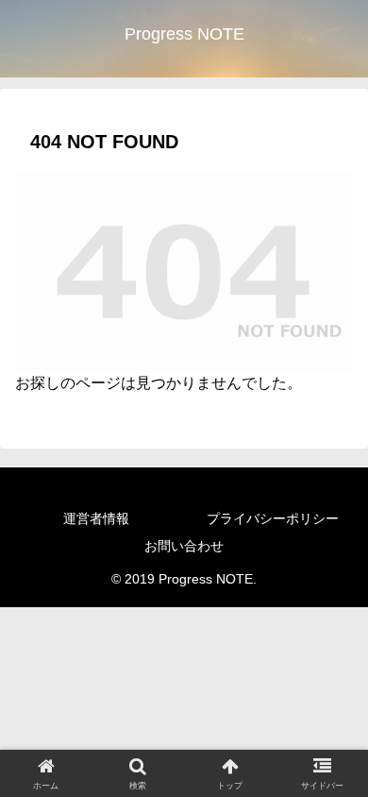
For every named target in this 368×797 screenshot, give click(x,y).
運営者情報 (96, 518)
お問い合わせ (184, 545)
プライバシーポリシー (273, 518)
